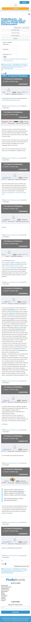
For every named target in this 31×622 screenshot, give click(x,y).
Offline (14, 92)
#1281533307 (23, 84)
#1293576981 (23, 392)
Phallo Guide (4, 585)
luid (3, 92)
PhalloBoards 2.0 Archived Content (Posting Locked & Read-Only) (14, 65)
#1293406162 (23, 246)
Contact (3, 597)
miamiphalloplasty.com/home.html (11, 100)
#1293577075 (23, 441)
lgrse (3, 254)
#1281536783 (23, 117)
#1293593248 (23, 474)
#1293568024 (23, 293)
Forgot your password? (9, 59)
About (2, 592)
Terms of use (6, 620)
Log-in (15, 5)
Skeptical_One (7, 121)
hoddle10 (6, 219)
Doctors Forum (25, 27)
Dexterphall (7, 542)
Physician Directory (6, 587)
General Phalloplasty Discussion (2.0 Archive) (15, 66)
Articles (3, 594)
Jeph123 (7, 302)
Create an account (8, 60)
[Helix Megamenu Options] (29, 14)
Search (15, 38)
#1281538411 (23, 211)
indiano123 (7, 449)
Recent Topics (15, 35)
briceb (6, 481)
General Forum (18, 27)
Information (4, 595)
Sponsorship (4, 591)
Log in (8, 106)
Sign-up (24, 2)
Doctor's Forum (5, 590)
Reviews (3, 600)
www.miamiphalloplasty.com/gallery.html (12, 262)
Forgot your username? (21, 59)
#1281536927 (23, 169)
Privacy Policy (25, 618)
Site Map (3, 598)
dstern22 (6, 400)
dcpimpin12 (7, 177)
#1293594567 (23, 534)
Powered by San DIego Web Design (19, 620)
